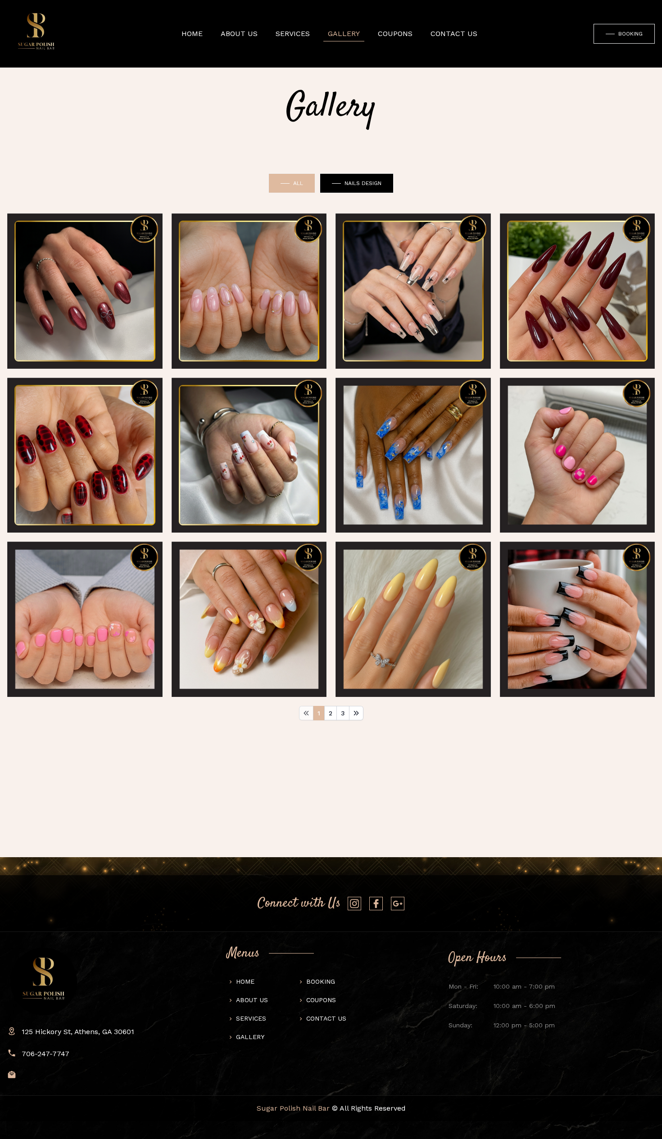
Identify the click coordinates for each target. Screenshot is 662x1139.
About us (239, 33)
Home (192, 33)
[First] (306, 713)
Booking (320, 981)
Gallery (344, 33)
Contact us (326, 1018)
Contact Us (454, 33)
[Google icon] (397, 903)
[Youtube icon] (354, 903)
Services (293, 33)
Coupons (395, 33)
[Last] (356, 713)
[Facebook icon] (376, 903)
